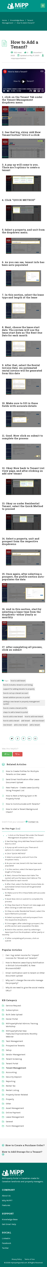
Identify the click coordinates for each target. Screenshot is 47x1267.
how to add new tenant (34, 717)
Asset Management (15, 1108)
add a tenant (35, 725)
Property (10, 1099)
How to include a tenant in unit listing (18, 685)
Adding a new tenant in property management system (21, 703)
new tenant (7, 725)
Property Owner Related (17, 1094)
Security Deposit (14, 1077)
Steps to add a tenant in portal (15, 712)
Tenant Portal (12, 1063)
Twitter (5, 1248)
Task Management (14, 1041)
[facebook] (18, 738)
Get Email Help (9, 1224)
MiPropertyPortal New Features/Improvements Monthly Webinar (21, 1034)
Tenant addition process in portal (16, 697)
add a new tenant (21, 725)
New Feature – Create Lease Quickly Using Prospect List (22, 789)
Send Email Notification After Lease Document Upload (22, 780)
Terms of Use (30, 1259)
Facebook (6, 1243)
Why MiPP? (7, 1200)
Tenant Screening (14, 1059)
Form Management (15, 1126)
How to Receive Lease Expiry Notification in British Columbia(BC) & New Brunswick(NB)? (25, 965)
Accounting (11, 1072)
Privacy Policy (17, 1259)
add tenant (25, 721)
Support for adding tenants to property (18, 689)
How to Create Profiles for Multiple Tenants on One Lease (22, 772)
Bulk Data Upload (14, 1014)
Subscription (12, 1010)
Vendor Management (15, 1054)
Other (8, 1103)
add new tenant (38, 721)
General (9, 1121)
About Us (6, 1195)
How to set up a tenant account (15, 693)
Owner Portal (12, 1019)
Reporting (10, 1081)
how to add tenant (18, 681)
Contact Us (33, 822)
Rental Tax (10, 1086)
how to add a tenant (11, 721)
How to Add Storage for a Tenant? (22, 1151)
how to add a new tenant (13, 717)
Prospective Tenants (15, 1045)
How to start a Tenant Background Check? (22, 810)
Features (6, 1205)
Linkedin (6, 1238)
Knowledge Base (17, 20)
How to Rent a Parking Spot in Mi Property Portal (21, 797)
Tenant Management (16, 1068)
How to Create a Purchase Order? (25, 1145)
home (4, 20)
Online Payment (13, 1112)
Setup (8, 1050)
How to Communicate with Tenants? (23, 804)
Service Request (13, 1005)
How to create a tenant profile (15, 708)
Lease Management (15, 1117)
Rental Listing (12, 1090)
